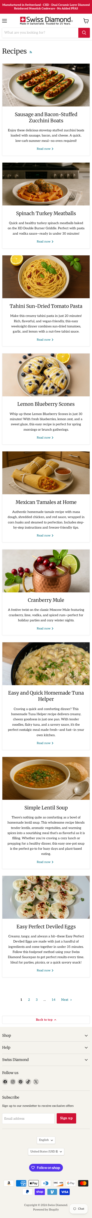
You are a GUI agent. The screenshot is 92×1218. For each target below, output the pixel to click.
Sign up (66, 1118)
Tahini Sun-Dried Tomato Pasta (46, 306)
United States (44, 1151)
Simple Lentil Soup (46, 808)
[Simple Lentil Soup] (46, 778)
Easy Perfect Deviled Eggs (46, 927)
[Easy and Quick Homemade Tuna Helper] (46, 663)
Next (65, 1000)
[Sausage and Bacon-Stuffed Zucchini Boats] (46, 85)
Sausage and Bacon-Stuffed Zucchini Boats (46, 117)
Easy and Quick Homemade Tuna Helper (46, 696)
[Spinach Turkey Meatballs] (46, 184)
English (44, 1140)
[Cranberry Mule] (46, 571)
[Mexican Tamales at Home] (46, 472)
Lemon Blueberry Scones (46, 404)
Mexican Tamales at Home (46, 502)
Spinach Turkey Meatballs (46, 213)
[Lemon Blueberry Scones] (46, 375)
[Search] (84, 33)
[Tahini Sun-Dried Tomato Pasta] (46, 276)
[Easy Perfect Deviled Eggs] (46, 897)
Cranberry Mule (46, 600)
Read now (44, 149)
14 (53, 1000)
